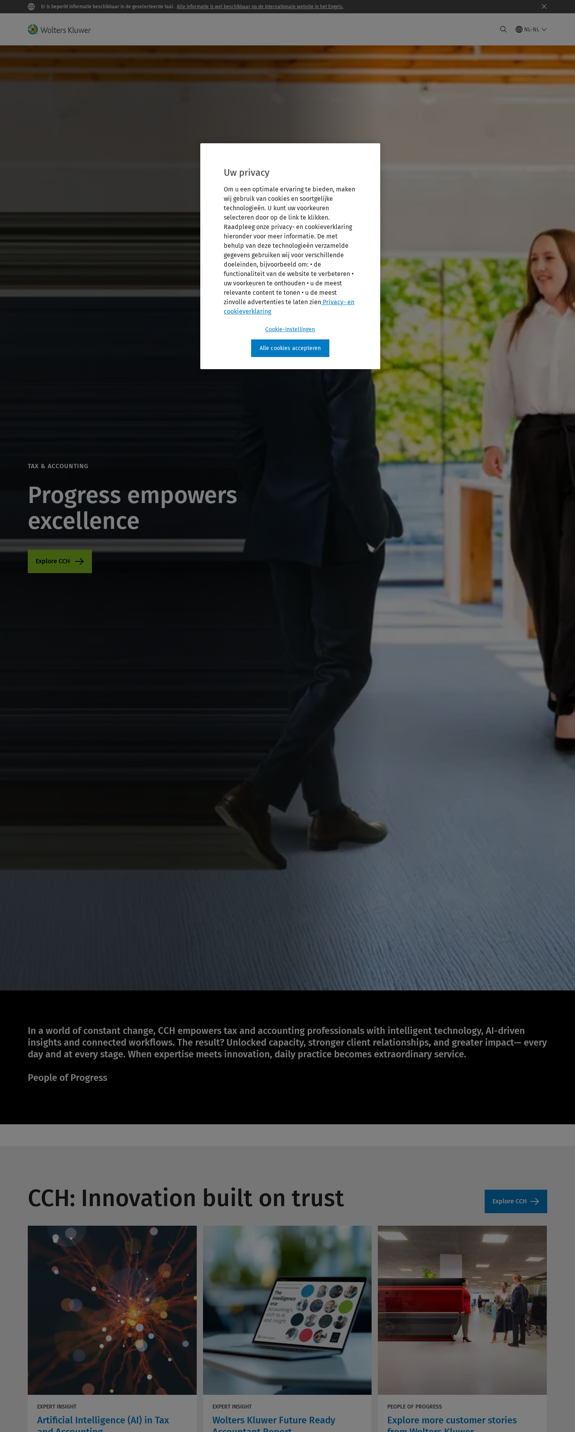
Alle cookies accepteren (290, 348)
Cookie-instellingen (290, 329)
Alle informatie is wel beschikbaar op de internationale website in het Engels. (260, 6)
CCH (60, 561)
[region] (290, 256)
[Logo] (64, 29)
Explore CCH (509, 1201)
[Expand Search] (503, 29)
